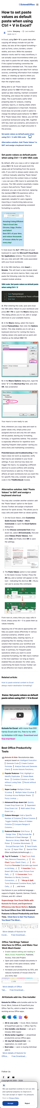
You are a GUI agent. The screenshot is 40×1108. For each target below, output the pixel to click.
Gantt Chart (21, 862)
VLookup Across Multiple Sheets (18, 795)
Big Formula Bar (25, 834)
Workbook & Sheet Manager (17, 837)
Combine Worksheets (21, 843)
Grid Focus (25, 831)
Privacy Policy (14, 1098)
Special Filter (32, 849)
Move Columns (29, 818)
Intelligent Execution (28, 760)
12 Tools (25, 856)
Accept (10, 1103)
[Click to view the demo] (29, 137)
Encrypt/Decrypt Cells (15, 846)
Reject (27, 1103)
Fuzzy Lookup (10, 798)
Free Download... (18, 935)
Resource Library (13, 840)
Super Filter (18, 849)
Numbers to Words (13, 877)
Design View (11, 834)
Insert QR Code (11, 871)
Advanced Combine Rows (20, 883)
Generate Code (13, 763)
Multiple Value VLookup (24, 792)
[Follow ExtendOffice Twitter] (8, 1077)
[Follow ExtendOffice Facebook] (3, 1077)
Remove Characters (17, 859)
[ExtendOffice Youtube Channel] (13, 1077)
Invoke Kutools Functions (23, 769)
